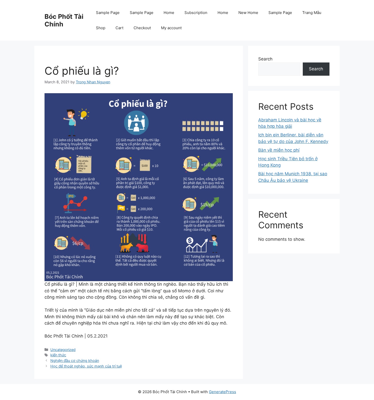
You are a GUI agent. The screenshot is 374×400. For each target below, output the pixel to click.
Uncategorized (63, 349)
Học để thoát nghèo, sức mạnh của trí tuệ (86, 366)
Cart (119, 27)
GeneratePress (222, 391)
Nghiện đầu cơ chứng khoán (74, 360)
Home (169, 12)
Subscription (195, 12)
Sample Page (108, 12)
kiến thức (58, 355)
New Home (248, 12)
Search (265, 58)
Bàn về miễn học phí (278, 150)
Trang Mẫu (311, 12)
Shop (100, 27)
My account (171, 27)
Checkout (142, 27)
